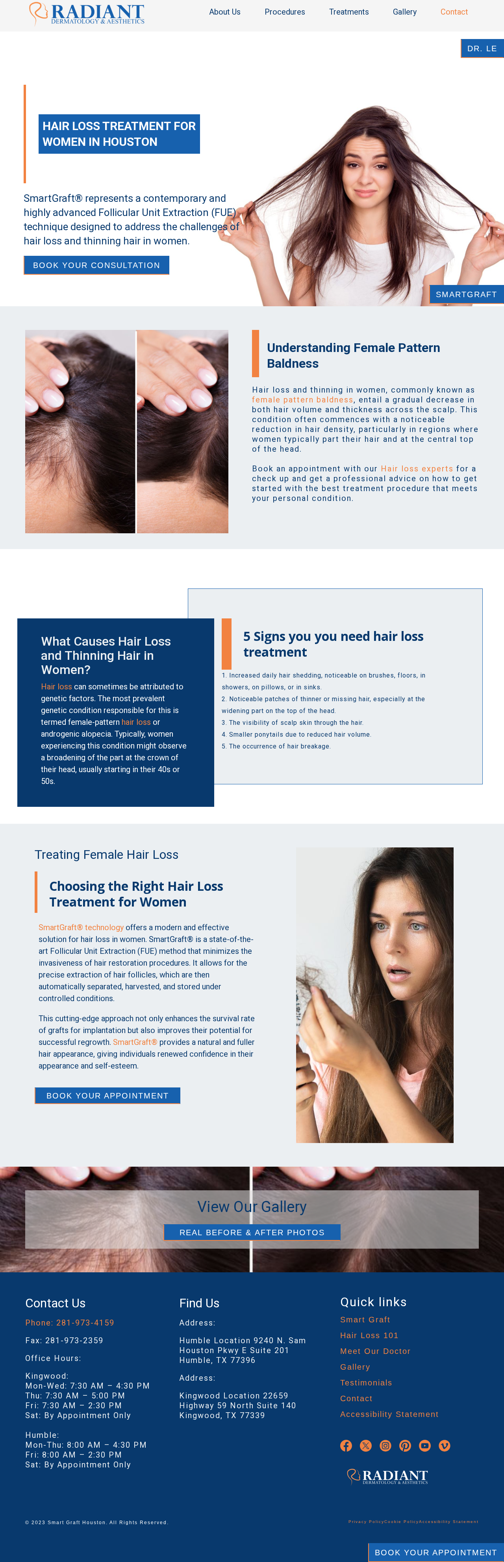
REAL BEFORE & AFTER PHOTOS (252, 1232)
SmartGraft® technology (81, 927)
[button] (228, 12)
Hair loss (56, 686)
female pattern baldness (303, 399)
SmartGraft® (135, 1042)
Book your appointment (107, 1095)
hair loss (136, 722)
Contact (454, 12)
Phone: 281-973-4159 (70, 1322)
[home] (87, 14)
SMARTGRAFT (466, 294)
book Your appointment (436, 1552)
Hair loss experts (417, 468)
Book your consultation (96, 265)
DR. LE (482, 48)
